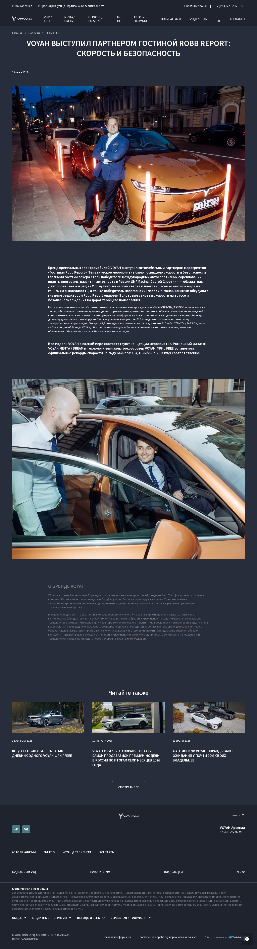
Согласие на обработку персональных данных (168, 937)
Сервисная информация (129, 918)
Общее (17, 918)
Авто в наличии (140, 19)
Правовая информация (117, 937)
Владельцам (198, 19)
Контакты (237, 19)
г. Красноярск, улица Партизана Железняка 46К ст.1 (72, 6)
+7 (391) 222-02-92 (231, 832)
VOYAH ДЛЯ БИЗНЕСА (77, 852)
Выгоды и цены (89, 918)
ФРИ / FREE (48, 19)
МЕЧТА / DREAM (69, 19)
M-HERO (120, 19)
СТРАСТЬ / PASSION (95, 19)
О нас (218, 19)
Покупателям (171, 19)
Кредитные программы (49, 918)
